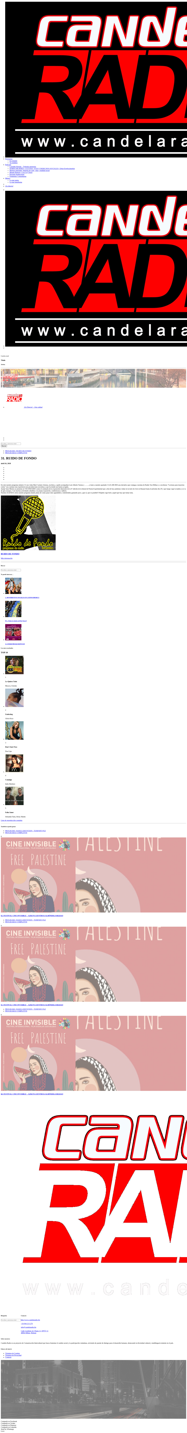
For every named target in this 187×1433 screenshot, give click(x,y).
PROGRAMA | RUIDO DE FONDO (18, 451)
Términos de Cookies (12, 1353)
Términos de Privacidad (13, 1355)
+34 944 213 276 (27, 1324)
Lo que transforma (16, 182)
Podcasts (8, 165)
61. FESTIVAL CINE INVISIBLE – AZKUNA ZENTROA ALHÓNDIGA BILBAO (32, 1005)
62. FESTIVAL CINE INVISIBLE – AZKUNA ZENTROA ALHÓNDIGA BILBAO (32, 916)
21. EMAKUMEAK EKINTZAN (15, 644)
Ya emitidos (14, 163)
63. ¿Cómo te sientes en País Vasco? (16, 621)
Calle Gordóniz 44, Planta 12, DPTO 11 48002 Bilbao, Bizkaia (34, 1332)
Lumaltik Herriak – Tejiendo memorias (23, 167)
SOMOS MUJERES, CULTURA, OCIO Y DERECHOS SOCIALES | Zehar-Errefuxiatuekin (42, 168)
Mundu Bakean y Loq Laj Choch (21, 172)
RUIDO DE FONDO (10, 554)
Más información (6, 558)
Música (7, 178)
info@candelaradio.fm (28, 1327)
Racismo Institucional (17, 174)
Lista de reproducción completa (11, 820)
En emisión (13, 161)
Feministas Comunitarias (18, 176)
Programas (8, 159)
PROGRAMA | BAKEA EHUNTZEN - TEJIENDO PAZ (25, 831)
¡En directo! (9, 186)
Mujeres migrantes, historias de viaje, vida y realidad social (30, 170)
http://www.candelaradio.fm (30, 1320)
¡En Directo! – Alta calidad (33, 407)
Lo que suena (14, 180)
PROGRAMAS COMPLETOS (16, 453)
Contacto (8, 1357)
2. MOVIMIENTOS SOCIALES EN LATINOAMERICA (22, 597)
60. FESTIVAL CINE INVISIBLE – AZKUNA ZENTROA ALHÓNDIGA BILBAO (32, 1094)
